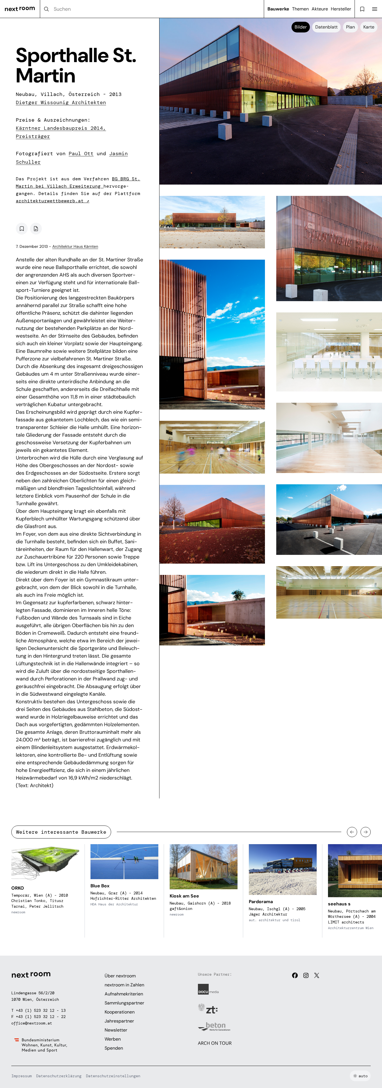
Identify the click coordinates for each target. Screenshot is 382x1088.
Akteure (320, 9)
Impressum (21, 1075)
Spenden (114, 1048)
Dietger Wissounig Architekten (61, 102)
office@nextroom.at (31, 1023)
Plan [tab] (350, 27)
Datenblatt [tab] (326, 27)
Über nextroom (120, 976)
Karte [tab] (368, 27)
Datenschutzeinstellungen (113, 1075)
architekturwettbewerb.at (52, 201)
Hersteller (341, 9)
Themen (300, 9)
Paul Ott (81, 153)
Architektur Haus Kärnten (75, 246)
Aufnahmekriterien (124, 994)
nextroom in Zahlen (124, 985)
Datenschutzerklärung (58, 1075)
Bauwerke (278, 9)
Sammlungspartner (124, 1003)
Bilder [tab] (301, 27)
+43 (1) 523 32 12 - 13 (41, 1010)
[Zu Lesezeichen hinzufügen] (22, 229)
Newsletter (116, 1030)
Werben (113, 1039)
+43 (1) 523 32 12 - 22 (41, 1016)
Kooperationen (120, 1012)
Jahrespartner (119, 1021)
